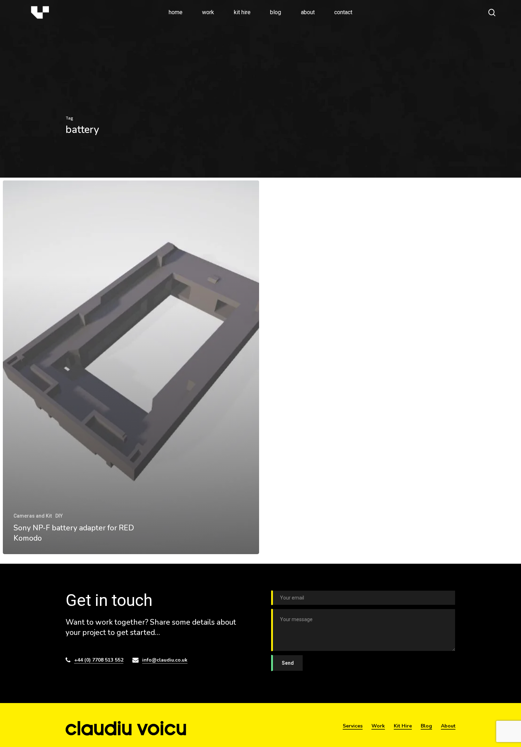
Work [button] (378, 726)
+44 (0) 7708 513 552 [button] (98, 660)
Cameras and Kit (32, 516)
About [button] (448, 726)
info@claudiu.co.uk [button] (164, 660)
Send (288, 663)
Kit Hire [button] (403, 726)
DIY (59, 516)
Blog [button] (426, 726)
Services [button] (353, 726)
